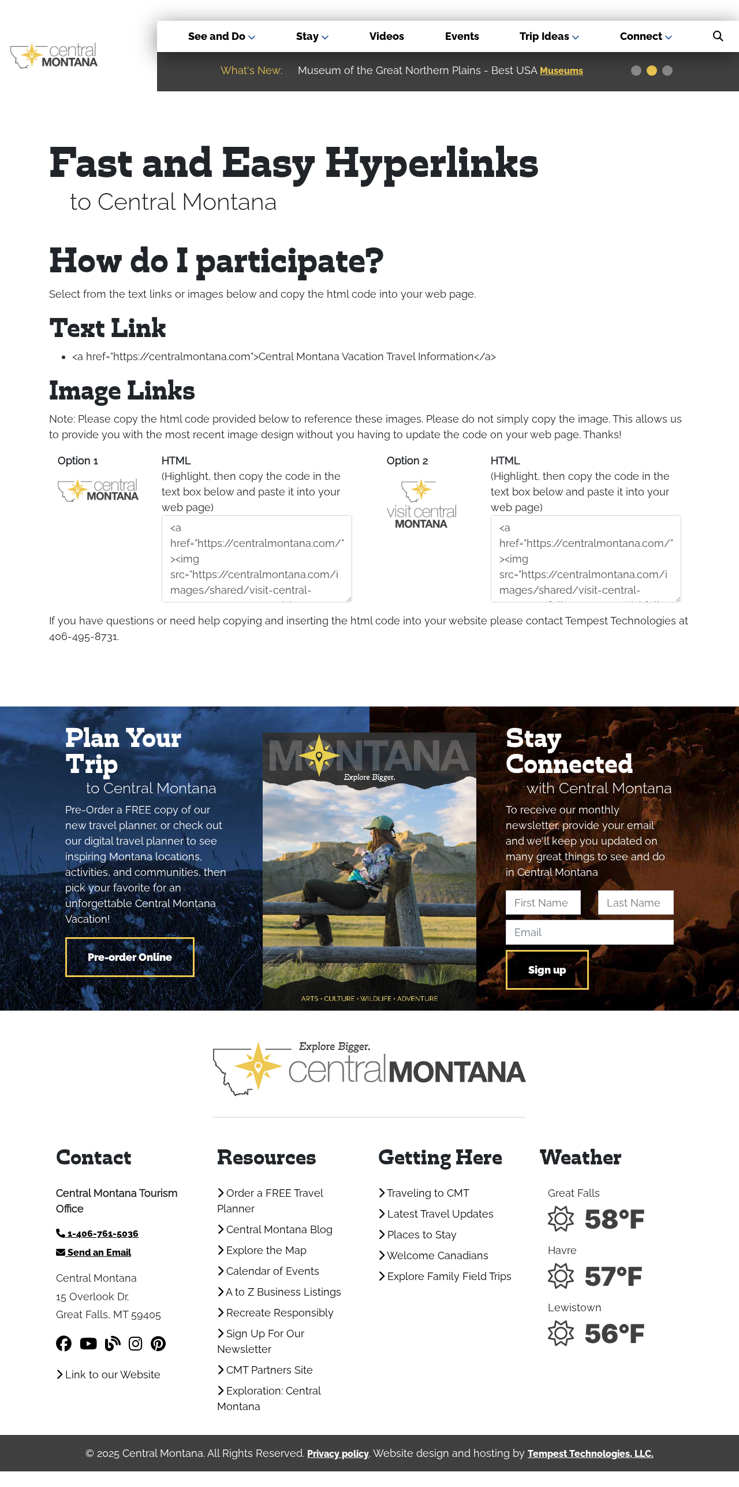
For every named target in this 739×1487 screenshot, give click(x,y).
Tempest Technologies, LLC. (591, 1453)
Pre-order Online (130, 957)
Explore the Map (265, 1250)
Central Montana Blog (278, 1229)
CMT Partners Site (268, 1370)
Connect (642, 36)
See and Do (218, 36)
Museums (561, 70)
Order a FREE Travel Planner (270, 1201)
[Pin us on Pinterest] (158, 1344)
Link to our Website (111, 1374)
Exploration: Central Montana (268, 1398)
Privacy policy (338, 1453)
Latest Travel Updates (439, 1214)
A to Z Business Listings (282, 1292)
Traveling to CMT (427, 1193)
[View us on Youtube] (88, 1344)
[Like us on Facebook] (64, 1344)
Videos (387, 36)
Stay (308, 36)
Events (462, 36)
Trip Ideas (546, 36)
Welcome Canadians (436, 1255)
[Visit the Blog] (113, 1344)
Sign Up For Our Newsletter (260, 1341)
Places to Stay (421, 1235)
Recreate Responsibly (278, 1313)
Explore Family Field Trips (448, 1276)
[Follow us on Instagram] (136, 1344)
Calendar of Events (271, 1271)
